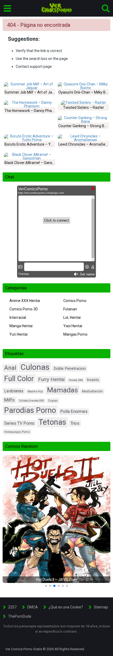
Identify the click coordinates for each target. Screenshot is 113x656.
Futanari (70, 309)
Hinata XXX (76, 380)
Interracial (17, 317)
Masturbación (92, 391)
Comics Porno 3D (23, 309)
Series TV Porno (19, 423)
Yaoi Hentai (72, 326)
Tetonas (52, 422)
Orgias (53, 400)
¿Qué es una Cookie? (66, 607)
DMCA (32, 607)
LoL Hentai (72, 317)
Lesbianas (13, 390)
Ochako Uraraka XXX (31, 400)
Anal (10, 367)
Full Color (19, 379)
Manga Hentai (21, 326)
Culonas (34, 367)
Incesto (93, 380)
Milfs (9, 400)
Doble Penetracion (70, 368)
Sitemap (101, 607)
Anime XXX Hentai (24, 301)
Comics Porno (74, 301)
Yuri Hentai (18, 334)
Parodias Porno (30, 410)
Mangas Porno (75, 334)
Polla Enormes (74, 411)
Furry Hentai (51, 379)
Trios (74, 423)
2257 (12, 607)
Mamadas (62, 390)
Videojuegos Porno (17, 432)
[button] (8, 522)
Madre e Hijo (35, 391)
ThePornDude (19, 616)
